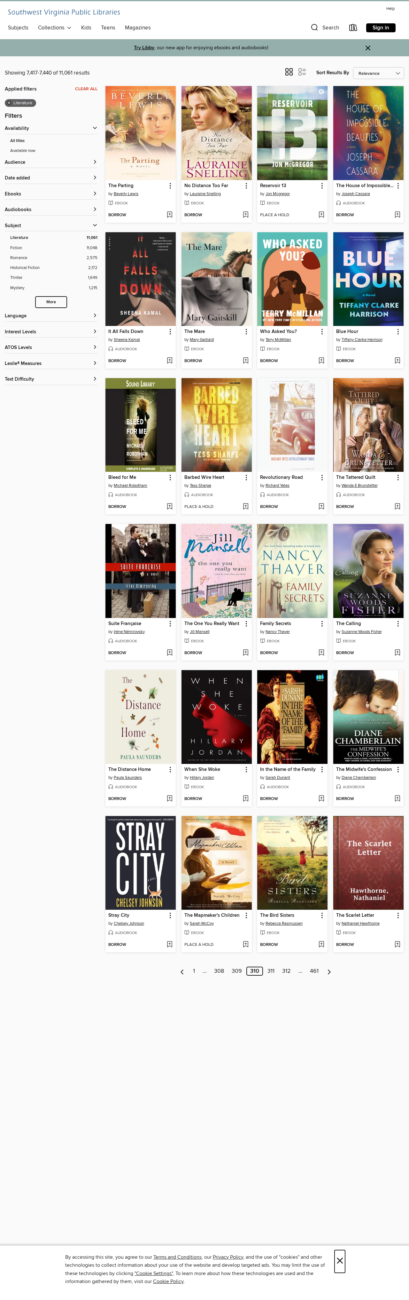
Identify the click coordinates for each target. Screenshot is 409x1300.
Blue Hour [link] (347, 332)
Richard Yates (277, 485)
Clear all (86, 89)
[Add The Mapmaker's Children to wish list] (246, 945)
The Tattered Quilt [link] (355, 477)
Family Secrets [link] (275, 624)
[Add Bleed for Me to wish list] (170, 507)
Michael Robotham (130, 485)
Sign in (381, 27)
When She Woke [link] (202, 770)
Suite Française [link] (124, 624)
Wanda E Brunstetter (360, 485)
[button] (324, 29)
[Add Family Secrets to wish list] (321, 653)
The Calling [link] (348, 624)
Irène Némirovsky (129, 631)
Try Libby (144, 47)
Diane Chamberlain (359, 777)
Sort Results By (332, 73)
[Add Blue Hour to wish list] (397, 361)
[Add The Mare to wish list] (246, 361)
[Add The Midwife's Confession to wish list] (397, 799)
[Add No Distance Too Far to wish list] (246, 215)
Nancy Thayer (278, 631)
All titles (17, 141)
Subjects (18, 27)
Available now (22, 150)
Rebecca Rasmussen (284, 923)
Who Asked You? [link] (278, 332)
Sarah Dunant (278, 777)
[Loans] (353, 29)
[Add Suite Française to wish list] (170, 653)
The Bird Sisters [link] (277, 915)
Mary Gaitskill (202, 339)
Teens (108, 27)
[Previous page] (182, 971)
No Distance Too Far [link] (206, 186)
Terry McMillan (278, 339)
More (51, 302)
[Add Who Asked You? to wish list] (321, 361)
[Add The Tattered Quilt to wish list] (397, 507)
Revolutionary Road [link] (281, 477)
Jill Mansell (200, 631)
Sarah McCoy (202, 923)
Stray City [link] (118, 915)
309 (237, 971)
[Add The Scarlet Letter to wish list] (397, 945)
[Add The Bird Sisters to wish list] (321, 945)
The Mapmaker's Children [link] (212, 915)
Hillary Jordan (202, 777)
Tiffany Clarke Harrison (362, 339)
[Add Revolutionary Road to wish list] (321, 507)
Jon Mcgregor (278, 193)
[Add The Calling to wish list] (397, 653)
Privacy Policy (228, 1257)
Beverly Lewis (126, 193)
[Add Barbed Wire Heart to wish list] (246, 507)
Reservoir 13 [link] (273, 186)
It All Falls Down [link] (125, 332)
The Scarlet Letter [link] (355, 915)
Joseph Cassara (356, 193)
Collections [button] (52, 27)
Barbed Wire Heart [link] (204, 477)
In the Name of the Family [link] (288, 770)
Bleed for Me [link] (122, 477)
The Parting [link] (121, 186)
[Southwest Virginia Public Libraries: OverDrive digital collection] (64, 12)
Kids (86, 27)
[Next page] (329, 971)
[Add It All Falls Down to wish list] (170, 361)
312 (286, 971)
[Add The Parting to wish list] (170, 215)
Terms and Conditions (177, 1257)
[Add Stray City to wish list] (170, 945)
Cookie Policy (168, 1281)
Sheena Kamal (127, 339)
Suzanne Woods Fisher (362, 631)
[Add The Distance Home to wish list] (170, 799)
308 (219, 971)
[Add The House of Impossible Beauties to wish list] (397, 215)
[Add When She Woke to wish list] (246, 799)
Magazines (138, 27)
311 (270, 971)
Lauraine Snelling (205, 193)
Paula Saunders (128, 777)
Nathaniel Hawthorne (361, 923)
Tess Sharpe (200, 485)
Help (390, 8)
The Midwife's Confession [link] (364, 770)
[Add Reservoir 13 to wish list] (321, 215)
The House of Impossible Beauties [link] (365, 186)
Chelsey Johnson (129, 923)
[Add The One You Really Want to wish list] (246, 653)
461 (314, 971)
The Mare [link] (194, 332)
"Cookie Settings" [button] (154, 1273)
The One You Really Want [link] (211, 624)
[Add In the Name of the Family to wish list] (321, 799)
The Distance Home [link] (129, 770)
